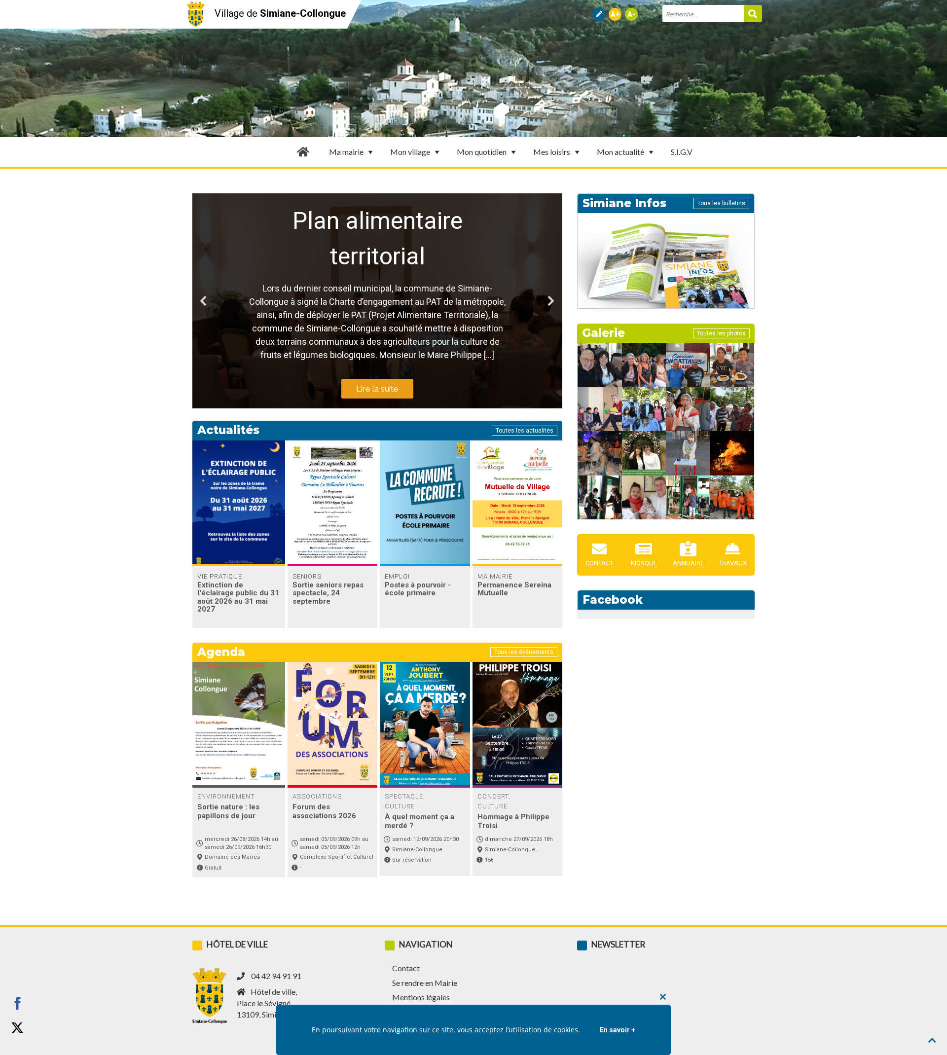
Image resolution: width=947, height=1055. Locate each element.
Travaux (733, 563)
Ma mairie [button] (346, 151)
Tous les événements (523, 652)
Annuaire (688, 563)
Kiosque (644, 563)
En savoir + (617, 1030)
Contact (599, 563)
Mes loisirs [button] (551, 151)
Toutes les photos (721, 333)
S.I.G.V (681, 151)
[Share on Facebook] (17, 1003)
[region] (377, 300)
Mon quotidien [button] (482, 151)
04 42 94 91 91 (276, 976)
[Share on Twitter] (17, 1027)
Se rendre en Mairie (424, 982)
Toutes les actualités (524, 430)
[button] (204, 301)
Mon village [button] (410, 151)
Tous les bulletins (721, 203)
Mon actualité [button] (620, 151)
